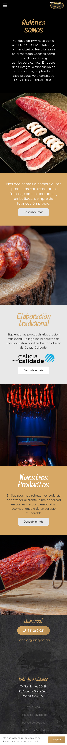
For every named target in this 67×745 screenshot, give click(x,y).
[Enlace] (56, 5)
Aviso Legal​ (33, 707)
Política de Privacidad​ (34, 714)
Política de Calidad (33, 730)
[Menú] (5, 5)
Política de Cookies (33, 722)
